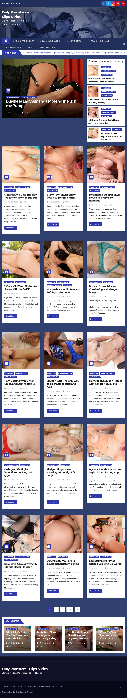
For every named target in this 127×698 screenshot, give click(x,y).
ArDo (28, 113)
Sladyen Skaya (53, 465)
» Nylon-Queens (13, 47)
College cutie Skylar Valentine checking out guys (18, 472)
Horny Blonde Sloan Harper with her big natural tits (105, 382)
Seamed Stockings (27, 97)
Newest (94, 61)
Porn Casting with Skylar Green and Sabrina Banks (19, 382)
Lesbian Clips (63, 282)
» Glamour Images (50, 41)
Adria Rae (51, 282)
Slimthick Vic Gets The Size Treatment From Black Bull (20, 196)
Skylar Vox (117, 129)
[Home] (6, 41)
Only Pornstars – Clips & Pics (26, 686)
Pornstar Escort (108, 71)
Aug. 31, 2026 (12, 202)
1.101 (70, 609)
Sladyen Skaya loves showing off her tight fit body (61, 472)
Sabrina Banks (21, 373)
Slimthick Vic (107, 74)
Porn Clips (106, 67)
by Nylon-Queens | (20, 692)
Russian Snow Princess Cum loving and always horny (103, 289)
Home (119, 687)
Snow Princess (95, 282)
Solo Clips (108, 282)
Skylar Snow (107, 95)
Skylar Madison (11, 560)
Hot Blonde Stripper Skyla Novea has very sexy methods (104, 197)
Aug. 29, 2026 (16, 113)
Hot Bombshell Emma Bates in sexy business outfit (39, 103)
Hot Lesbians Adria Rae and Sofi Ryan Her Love (63, 291)
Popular (107, 61)
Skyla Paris (62, 556)
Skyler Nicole (52, 376)
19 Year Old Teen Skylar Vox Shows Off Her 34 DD (20, 288)
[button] (124, 44)
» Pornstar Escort (24, 41)
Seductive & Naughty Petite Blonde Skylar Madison (21, 565)
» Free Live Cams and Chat (42, 47)
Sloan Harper (95, 376)
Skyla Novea (106, 116)
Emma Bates (13, 97)
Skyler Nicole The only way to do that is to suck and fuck (63, 383)
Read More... (11, 228)
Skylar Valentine (12, 465)
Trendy (120, 61)
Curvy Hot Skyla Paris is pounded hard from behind (63, 562)
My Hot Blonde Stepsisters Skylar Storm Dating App (105, 471)
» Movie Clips (74, 41)
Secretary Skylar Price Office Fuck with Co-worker (105, 562)
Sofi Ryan (67, 285)
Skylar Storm (106, 465)
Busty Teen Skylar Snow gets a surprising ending (61, 196)
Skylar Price (106, 556)
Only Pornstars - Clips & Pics (24, 669)
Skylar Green (10, 376)
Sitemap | (30, 692)
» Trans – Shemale (99, 41)
